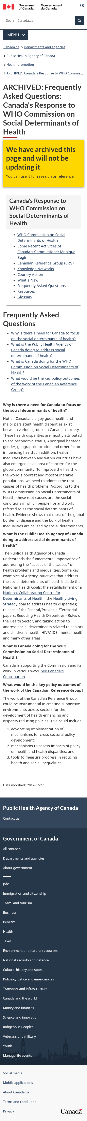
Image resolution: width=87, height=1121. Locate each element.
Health (8, 931)
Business (10, 912)
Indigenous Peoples (18, 1027)
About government (17, 868)
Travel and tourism (17, 903)
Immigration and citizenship (24, 893)
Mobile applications (18, 1082)
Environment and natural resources (30, 950)
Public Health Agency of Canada (30, 56)
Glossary (24, 296)
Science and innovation (20, 1017)
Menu (13, 35)
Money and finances (18, 1008)
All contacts (12, 849)
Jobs (6, 884)
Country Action (30, 274)
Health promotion (20, 64)
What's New (27, 280)
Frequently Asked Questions (41, 285)
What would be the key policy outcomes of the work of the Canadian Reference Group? (45, 384)
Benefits (9, 922)
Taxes (7, 941)
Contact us (11, 818)
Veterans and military (19, 1036)
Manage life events (17, 1055)
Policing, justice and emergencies (28, 979)
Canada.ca (11, 47)
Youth (7, 1046)
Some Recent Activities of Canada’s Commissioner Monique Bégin (46, 252)
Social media (12, 1073)
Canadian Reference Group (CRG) (45, 263)
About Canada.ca (16, 1092)
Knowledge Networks (35, 268)
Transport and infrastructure (25, 989)
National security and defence (26, 960)
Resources (26, 291)
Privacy (8, 1111)
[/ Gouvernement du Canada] (32, 6)
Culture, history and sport (22, 969)
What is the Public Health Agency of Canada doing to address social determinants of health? (42, 350)
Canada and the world (20, 998)
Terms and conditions (19, 1102)
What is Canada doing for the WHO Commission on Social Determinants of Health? (44, 367)
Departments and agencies (44, 47)
